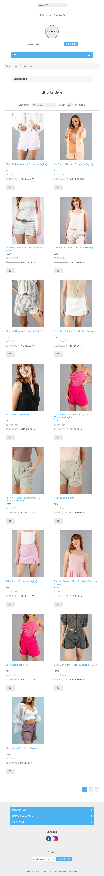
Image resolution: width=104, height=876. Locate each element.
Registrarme (45, 15)
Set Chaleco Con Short (17, 414)
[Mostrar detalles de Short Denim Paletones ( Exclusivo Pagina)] (76, 637)
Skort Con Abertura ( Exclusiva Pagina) (74, 331)
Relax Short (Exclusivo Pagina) (21, 748)
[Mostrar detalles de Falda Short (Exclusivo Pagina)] (27, 553)
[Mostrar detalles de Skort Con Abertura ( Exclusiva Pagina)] (76, 303)
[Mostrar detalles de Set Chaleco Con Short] (27, 387)
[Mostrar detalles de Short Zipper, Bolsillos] (27, 637)
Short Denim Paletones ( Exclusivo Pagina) (76, 665)
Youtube (55, 838)
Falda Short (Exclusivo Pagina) (21, 581)
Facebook (48, 838)
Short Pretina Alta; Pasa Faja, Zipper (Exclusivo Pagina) (72, 415)
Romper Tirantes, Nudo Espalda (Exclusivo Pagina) (76, 582)
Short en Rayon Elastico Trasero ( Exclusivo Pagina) (23, 499)
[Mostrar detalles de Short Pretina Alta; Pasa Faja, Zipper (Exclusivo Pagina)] (76, 387)
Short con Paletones (64, 498)
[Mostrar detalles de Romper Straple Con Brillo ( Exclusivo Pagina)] (27, 220)
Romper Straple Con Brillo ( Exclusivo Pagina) (25, 249)
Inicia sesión (59, 15)
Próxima (97, 789)
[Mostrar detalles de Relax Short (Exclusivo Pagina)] (27, 720)
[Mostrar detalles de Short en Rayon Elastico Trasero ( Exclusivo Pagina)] (27, 470)
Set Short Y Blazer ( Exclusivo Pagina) (73, 164)
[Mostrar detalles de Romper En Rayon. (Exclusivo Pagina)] (76, 220)
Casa (8, 66)
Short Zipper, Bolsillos (17, 665)
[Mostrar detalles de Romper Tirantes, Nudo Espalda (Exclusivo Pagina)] (76, 553)
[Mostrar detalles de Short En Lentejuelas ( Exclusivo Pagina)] (27, 136)
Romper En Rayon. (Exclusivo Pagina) (73, 247)
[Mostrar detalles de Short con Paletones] (76, 470)
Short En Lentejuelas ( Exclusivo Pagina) (26, 164)
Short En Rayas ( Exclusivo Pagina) (24, 331)
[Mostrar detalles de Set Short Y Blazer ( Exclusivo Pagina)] (76, 136)
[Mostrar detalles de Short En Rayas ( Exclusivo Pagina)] (27, 303)
